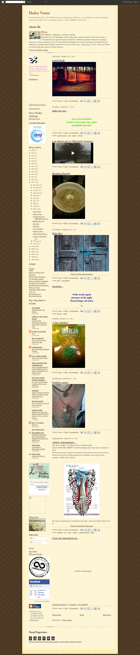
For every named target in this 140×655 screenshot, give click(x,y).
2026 (33, 150)
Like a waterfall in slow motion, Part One (39, 341)
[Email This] (85, 101)
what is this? (42, 489)
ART (86, 604)
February (36, 241)
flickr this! (36, 224)
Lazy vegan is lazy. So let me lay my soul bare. (40, 404)
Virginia (80, 135)
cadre (69, 532)
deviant (81, 604)
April (35, 206)
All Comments (37, 543)
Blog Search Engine (35, 296)
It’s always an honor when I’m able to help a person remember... (39, 384)
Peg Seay (36, 586)
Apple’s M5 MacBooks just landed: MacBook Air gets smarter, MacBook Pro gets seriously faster (40, 370)
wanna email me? (34, 108)
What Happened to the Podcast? (38, 311)
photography (66, 280)
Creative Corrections (39, 331)
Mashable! (35, 391)
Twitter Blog (36, 445)
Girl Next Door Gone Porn (37, 283)
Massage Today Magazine (37, 277)
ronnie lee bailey (37, 410)
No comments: (74, 101)
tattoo (92, 532)
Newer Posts (56, 615)
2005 (33, 260)
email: (31, 484)
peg (46, 32)
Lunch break (37, 211)
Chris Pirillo (36, 308)
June (34, 201)
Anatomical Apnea (59, 604)
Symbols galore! (38, 231)
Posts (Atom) (67, 620)
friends (75, 532)
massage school (84, 532)
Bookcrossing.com (35, 294)
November (36, 187)
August (35, 195)
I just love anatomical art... (65, 538)
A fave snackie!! (38, 229)
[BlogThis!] (88, 101)
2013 (33, 177)
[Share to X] (92, 101)
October (36, 190)
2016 (33, 169)
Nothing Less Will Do (38, 456)
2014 (33, 174)
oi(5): (33, 333)
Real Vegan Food (37, 401)
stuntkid (73, 604)
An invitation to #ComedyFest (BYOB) (38, 448)
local (69, 135)
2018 (33, 164)
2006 (33, 257)
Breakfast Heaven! (38, 221)
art (65, 532)
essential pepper (37, 347)
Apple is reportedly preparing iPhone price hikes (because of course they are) (40, 394)
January (35, 244)
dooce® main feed (38, 338)
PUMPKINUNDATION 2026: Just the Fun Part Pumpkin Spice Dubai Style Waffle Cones (40, 437)
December (36, 185)
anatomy (60, 532)
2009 (33, 249)
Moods (59, 313)
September (36, 193)
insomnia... (36, 226)
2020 (33, 161)
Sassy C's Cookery (38, 423)
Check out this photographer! (82, 274)
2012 (33, 180)
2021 (33, 158)
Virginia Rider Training (36, 279)
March (35, 209)
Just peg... (32, 268)
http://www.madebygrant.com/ (82, 526)
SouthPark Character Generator (39, 285)
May (34, 203)
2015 (33, 172)
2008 (33, 252)
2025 (33, 153)
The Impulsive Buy (38, 433)
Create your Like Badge (41, 601)
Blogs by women (34, 287)
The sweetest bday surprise (40, 358)
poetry (74, 135)
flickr (58, 280)
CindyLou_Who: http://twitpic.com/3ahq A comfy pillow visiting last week (39, 323)
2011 (33, 182)
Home (82, 615)
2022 (33, 156)
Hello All (34, 425)
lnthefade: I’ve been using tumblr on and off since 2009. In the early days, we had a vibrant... (40, 415)
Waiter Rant (36, 454)
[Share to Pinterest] (98, 101)
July (34, 198)
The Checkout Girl (38, 429)
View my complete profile (38, 50)
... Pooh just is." (34, 620)
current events (61, 135)
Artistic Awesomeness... (40, 234)
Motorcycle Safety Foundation (38, 281)
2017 (33, 166)
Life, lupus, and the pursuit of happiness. (38, 379)
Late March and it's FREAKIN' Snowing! (40, 217)
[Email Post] (81, 101)
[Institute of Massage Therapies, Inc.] (33, 596)
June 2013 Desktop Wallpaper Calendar (40, 350)
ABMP (31, 270)
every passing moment (39, 356)
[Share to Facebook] (95, 101)
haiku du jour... (38, 214)
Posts (34, 539)
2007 (33, 254)
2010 (33, 246)
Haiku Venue (39, 12)
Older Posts (107, 615)
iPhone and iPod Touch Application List (39, 364)
